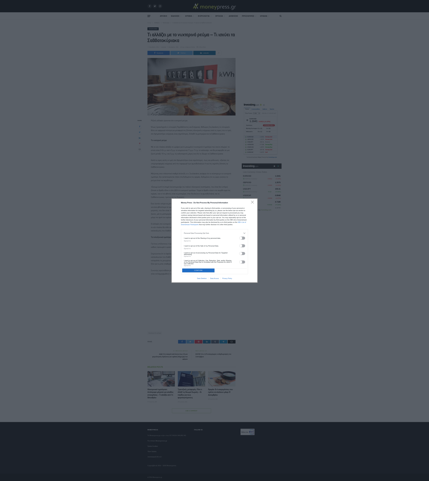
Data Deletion (202, 278)
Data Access (214, 278)
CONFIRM (198, 270)
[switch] (242, 238)
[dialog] (214, 240)
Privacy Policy (227, 278)
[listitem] (214, 233)
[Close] (253, 203)
